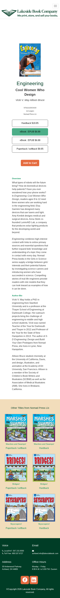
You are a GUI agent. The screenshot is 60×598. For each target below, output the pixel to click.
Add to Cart (30, 163)
